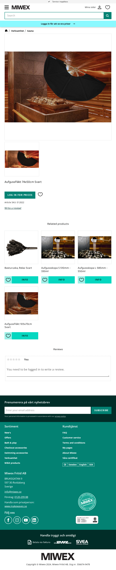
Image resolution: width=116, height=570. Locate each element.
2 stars (11, 359)
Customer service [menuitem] (72, 437)
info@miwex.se (13, 491)
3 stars (13, 359)
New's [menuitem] (8, 432)
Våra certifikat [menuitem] (70, 458)
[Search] (107, 15)
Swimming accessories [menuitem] (16, 452)
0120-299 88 (21, 497)
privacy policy (60, 416)
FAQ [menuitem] (65, 432)
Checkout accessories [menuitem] (16, 447)
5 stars (19, 359)
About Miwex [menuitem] (69, 452)
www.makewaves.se (16, 506)
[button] (6, 7)
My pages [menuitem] (67, 447)
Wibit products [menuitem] (12, 462)
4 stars (16, 359)
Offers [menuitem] (8, 437)
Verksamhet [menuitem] (11, 458)
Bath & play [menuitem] (11, 442)
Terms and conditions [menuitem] (74, 442)
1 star (8, 359)
